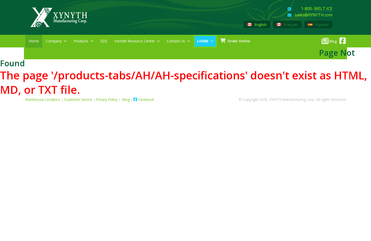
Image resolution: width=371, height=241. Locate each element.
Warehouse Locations (42, 99)
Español (321, 24)
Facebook (146, 99)
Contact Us (176, 41)
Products (81, 41)
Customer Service (78, 99)
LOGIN (202, 41)
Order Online (238, 41)
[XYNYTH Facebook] (341, 40)
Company (54, 41)
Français (290, 24)
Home (34, 41)
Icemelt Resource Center (134, 41)
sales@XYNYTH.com (313, 15)
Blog (126, 99)
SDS (103, 41)
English (260, 24)
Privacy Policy (106, 99)
